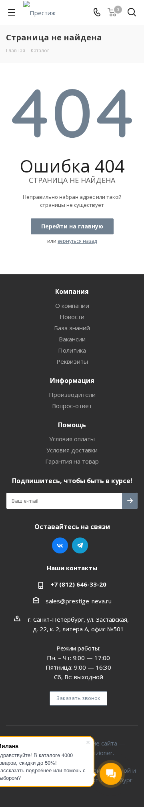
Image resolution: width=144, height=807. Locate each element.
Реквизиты (72, 361)
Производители (72, 395)
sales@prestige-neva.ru (79, 601)
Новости (72, 317)
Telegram (80, 545)
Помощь (72, 424)
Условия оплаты (72, 439)
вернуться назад (77, 241)
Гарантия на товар (72, 461)
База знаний (72, 328)
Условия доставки (72, 450)
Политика (72, 350)
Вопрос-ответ (72, 406)
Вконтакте (60, 545)
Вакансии (72, 339)
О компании (72, 305)
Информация (72, 380)
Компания (72, 291)
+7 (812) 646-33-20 (78, 584)
